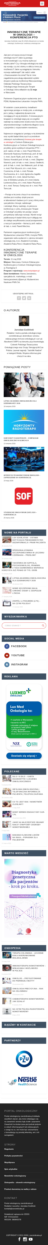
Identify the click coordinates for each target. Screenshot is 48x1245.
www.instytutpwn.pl (31, 271)
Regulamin (9, 1149)
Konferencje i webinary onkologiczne (27, 43)
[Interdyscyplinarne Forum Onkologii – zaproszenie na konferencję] (24, 459)
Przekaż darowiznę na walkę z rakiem (20, 1189)
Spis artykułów (10, 1169)
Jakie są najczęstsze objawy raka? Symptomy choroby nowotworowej (28, 824)
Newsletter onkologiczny (15, 1176)
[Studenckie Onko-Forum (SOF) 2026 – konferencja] (24, 496)
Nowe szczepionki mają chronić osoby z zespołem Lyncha (26, 590)
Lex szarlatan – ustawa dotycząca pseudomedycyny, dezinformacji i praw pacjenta (29, 540)
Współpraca (9, 1162)
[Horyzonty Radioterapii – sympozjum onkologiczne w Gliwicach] (24, 422)
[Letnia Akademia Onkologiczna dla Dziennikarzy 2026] (24, 385)
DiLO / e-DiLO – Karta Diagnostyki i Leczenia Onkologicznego (24, 778)
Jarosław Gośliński (10, 41)
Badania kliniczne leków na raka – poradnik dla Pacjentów (25, 837)
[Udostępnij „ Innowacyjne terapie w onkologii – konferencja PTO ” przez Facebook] (19, 298)
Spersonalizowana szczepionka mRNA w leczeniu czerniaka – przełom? (28, 552)
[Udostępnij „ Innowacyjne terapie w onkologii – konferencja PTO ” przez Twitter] (24, 298)
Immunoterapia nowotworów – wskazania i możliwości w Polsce (29, 968)
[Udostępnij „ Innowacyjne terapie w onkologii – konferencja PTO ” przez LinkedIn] (29, 298)
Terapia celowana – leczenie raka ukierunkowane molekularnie (28, 955)
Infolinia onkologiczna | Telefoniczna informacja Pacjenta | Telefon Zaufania (27, 791)
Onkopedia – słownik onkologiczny (19, 1182)
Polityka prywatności (13, 1156)
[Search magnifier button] (43, 625)
